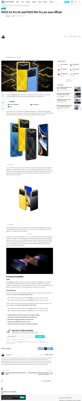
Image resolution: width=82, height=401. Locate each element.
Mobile (3, 8)
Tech (61, 108)
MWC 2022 (14, 94)
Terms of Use (9, 398)
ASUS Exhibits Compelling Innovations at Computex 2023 (20, 319)
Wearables (62, 96)
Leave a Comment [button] (47, 380)
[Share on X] (71, 37)
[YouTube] (47, 355)
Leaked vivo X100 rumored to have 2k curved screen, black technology (23, 315)
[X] (75, 65)
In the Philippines (35, 104)
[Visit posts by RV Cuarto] (2, 354)
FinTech (58, 108)
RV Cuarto (8, 15)
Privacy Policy (42, 341)
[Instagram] (48, 355)
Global (10, 106)
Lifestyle (60, 90)
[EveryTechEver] (7, 2)
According (39, 282)
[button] (22, 397)
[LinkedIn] (52, 355)
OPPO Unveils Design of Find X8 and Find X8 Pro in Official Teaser (22, 317)
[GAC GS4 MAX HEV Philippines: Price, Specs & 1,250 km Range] (77, 89)
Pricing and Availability (14, 104)
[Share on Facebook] (69, 37)
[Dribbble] (75, 74)
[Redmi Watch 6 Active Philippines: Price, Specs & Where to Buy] (77, 95)
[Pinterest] (50, 355)
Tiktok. (46, 364)
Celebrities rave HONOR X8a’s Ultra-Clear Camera (19, 321)
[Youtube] (63, 74)
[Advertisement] (15, 37)
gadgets (11, 282)
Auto (58, 90)
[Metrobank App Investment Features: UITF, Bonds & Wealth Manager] (77, 107)
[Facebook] (45, 355)
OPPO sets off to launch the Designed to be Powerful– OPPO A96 (22, 324)
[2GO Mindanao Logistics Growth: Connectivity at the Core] (77, 101)
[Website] (43, 355)
